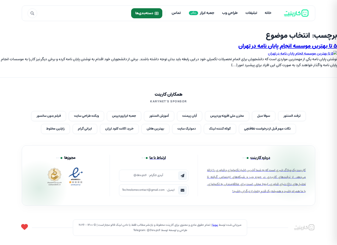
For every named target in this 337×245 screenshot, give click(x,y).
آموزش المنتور (159, 116)
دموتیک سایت (186, 129)
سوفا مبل (263, 116)
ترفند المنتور (292, 116)
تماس (176, 13)
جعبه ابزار (202, 13)
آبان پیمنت (189, 116)
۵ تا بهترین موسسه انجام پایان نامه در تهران (287, 46)
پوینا (215, 225)
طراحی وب (230, 13)
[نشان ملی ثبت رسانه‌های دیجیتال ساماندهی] (54, 178)
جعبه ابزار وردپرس (124, 116)
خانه (268, 13)
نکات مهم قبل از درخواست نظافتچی (267, 129)
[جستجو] (32, 13)
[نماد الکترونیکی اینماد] (76, 178)
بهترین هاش (155, 129)
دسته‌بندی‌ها (144, 13)
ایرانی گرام (85, 129)
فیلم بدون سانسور (48, 116)
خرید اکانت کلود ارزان (119, 129)
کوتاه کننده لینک (220, 129)
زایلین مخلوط (55, 129)
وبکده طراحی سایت (86, 116)
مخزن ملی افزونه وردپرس (227, 116)
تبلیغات (251, 13)
